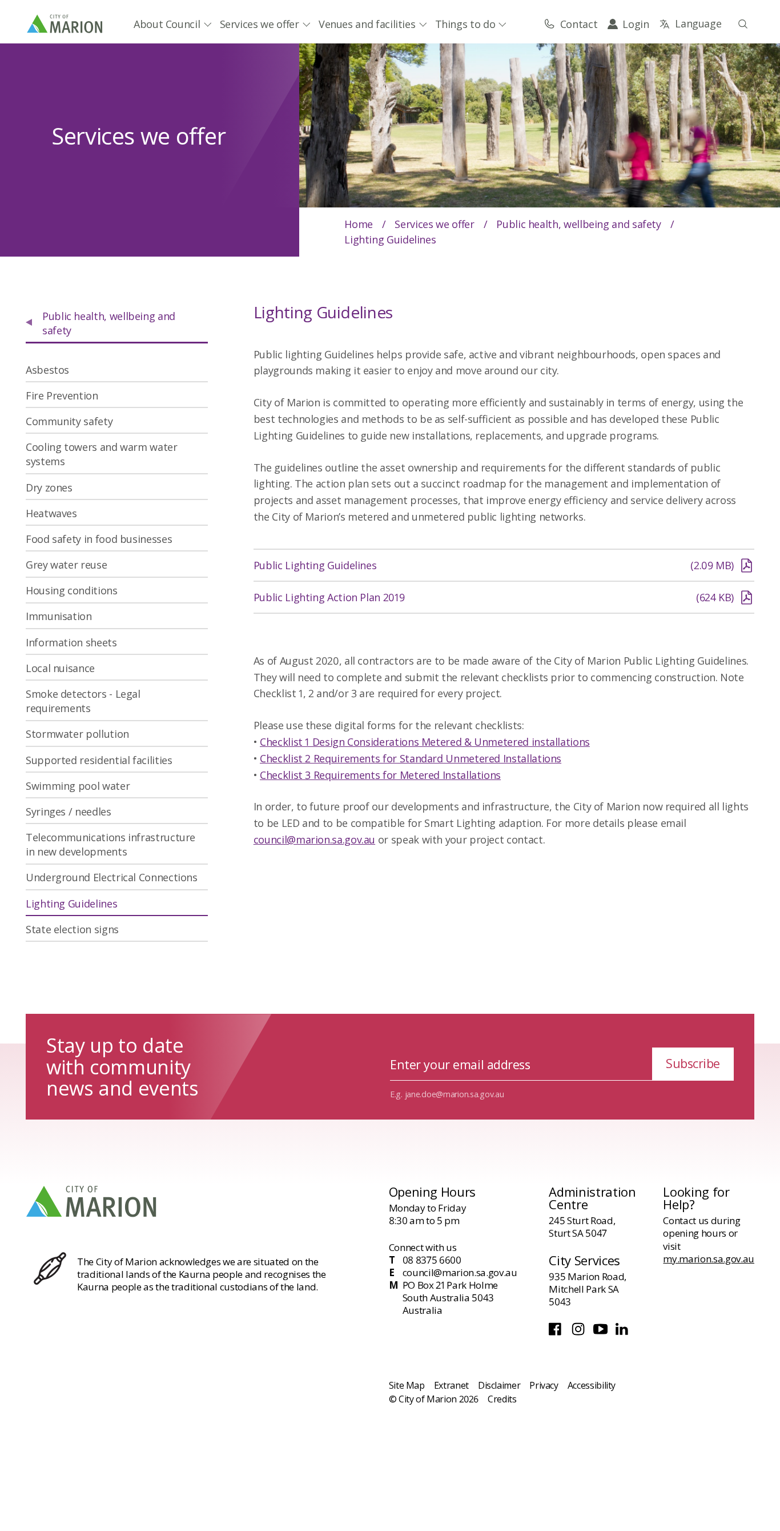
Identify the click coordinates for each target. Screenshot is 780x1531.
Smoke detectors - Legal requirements (83, 701)
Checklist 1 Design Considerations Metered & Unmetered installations (425, 742)
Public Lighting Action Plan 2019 (494, 600)
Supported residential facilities (99, 760)
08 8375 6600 (432, 1260)
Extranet (451, 1385)
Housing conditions (72, 590)
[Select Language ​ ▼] (690, 24)
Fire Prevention (62, 395)
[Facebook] (557, 1332)
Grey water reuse (66, 564)
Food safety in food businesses (99, 539)
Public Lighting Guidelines (494, 568)
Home (358, 224)
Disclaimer (499, 1385)
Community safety (69, 421)
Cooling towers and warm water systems (102, 454)
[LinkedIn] (623, 1332)
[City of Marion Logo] (65, 23)
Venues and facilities (367, 24)
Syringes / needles (68, 811)
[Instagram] (579, 1332)
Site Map (407, 1385)
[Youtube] (601, 1332)
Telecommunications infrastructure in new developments (110, 844)
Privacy (543, 1385)
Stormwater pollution (77, 734)
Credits (502, 1399)
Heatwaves (51, 513)
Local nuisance (60, 668)
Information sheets (71, 642)
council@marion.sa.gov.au (314, 839)
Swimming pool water (78, 786)
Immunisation (59, 616)
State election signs (72, 929)
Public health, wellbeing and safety (578, 224)
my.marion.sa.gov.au (708, 1258)
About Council (167, 24)
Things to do (465, 24)
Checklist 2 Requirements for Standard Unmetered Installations (410, 758)
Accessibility (592, 1385)
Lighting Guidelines (71, 903)
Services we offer (259, 24)
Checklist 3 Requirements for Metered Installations (380, 775)
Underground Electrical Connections (112, 877)
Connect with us (423, 1247)
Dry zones (49, 487)
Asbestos (47, 370)
